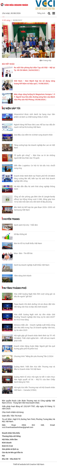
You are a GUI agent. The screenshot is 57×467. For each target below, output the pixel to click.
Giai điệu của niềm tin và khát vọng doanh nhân (33, 135)
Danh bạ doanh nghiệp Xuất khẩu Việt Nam (31, 265)
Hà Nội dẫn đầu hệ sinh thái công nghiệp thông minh (34, 187)
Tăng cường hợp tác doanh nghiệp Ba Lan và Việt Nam (34, 146)
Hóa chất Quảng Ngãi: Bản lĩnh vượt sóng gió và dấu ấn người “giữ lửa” (34, 295)
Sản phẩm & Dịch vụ (10, 449)
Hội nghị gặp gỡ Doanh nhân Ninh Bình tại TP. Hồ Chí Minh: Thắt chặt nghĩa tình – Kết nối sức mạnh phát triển (34, 338)
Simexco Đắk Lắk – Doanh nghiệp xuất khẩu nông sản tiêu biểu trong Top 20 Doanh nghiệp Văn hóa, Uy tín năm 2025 (34, 327)
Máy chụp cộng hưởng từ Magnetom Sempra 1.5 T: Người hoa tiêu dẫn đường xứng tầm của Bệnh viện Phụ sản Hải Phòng (34, 96)
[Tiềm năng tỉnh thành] (7, 278)
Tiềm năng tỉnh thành (22, 276)
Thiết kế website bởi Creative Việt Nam (28, 464)
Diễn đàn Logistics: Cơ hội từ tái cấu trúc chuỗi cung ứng (34, 166)
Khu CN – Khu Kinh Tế (11, 459)
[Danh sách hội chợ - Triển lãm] (7, 227)
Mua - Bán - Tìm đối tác (23, 253)
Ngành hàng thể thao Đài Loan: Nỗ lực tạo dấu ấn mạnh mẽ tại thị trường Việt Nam (34, 126)
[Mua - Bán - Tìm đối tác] (7, 256)
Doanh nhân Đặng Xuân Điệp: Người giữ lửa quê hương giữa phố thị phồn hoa (34, 347)
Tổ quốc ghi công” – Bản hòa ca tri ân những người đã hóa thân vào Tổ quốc (34, 156)
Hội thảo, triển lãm (9, 439)
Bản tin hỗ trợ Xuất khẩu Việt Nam (28, 243)
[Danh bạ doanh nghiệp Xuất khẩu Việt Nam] (7, 268)
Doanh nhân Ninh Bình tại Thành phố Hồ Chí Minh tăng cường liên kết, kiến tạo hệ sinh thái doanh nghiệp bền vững (34, 178)
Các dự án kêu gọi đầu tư (12, 452)
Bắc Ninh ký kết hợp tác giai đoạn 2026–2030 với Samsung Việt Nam (34, 208)
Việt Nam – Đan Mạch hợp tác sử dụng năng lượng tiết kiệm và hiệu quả (34, 82)
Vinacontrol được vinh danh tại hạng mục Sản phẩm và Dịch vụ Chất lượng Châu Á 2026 (34, 115)
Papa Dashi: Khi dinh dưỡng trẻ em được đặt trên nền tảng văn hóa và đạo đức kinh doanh (34, 305)
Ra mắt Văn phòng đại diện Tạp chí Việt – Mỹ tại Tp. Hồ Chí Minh (34, 68)
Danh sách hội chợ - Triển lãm (26, 225)
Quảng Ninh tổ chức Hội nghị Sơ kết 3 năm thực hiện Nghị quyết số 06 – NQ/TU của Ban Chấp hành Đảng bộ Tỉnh (34, 379)
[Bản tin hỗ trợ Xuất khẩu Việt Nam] (7, 245)
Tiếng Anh (41, 13)
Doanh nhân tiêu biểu (11, 433)
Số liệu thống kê (20, 234)
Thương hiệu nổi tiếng (11, 436)
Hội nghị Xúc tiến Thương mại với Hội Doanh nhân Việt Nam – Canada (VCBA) (34, 388)
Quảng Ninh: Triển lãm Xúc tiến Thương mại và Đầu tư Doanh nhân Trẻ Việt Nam (34, 368)
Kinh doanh (7, 443)
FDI (3, 456)
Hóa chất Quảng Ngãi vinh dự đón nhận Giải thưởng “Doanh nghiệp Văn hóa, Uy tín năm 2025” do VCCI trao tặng (34, 317)
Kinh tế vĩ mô (7, 446)
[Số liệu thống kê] (7, 236)
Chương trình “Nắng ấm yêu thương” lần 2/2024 (33, 356)
